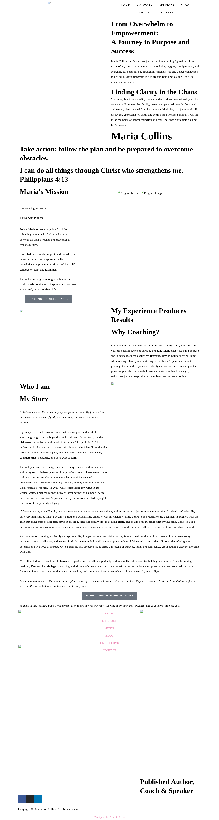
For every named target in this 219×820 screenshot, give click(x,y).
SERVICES (166, 5)
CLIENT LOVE (144, 12)
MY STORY (144, 5)
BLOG (185, 5)
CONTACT (169, 12)
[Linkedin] (38, 799)
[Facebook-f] (22, 799)
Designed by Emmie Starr (109, 817)
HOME (125, 5)
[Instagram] (30, 799)
